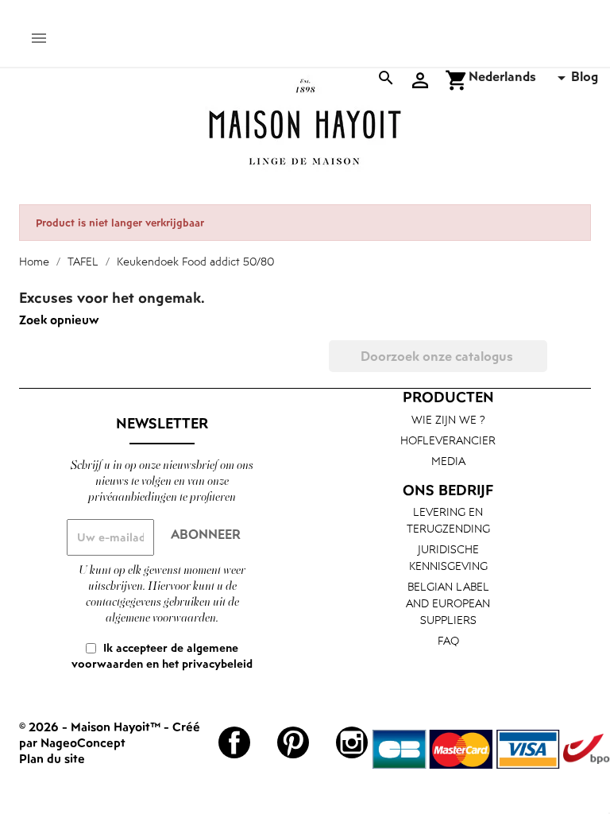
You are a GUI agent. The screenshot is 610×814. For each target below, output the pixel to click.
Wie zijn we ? (448, 419)
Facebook (234, 742)
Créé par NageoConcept (109, 734)
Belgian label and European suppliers (448, 602)
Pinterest (293, 742)
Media (448, 460)
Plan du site (52, 758)
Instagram (352, 742)
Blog (584, 76)
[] (541, 367)
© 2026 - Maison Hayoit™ (91, 727)
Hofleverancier (448, 440)
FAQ (448, 640)
